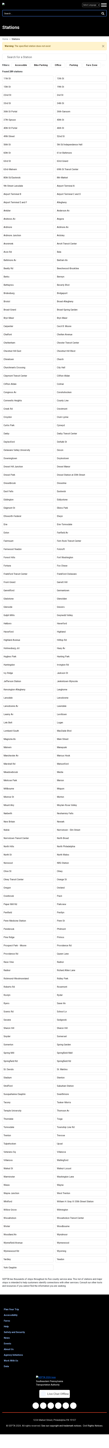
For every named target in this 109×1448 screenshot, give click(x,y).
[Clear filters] (103, 65)
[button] (58, 65)
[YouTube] (58, 1405)
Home (5, 39)
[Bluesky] (43, 1405)
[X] (51, 1405)
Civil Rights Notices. (93, 1425)
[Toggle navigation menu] (104, 5)
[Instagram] (66, 1405)
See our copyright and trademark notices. (61, 1425)
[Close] (103, 46)
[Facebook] (36, 1405)
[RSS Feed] (73, 1405)
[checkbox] (20, 65)
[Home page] (15, 5)
